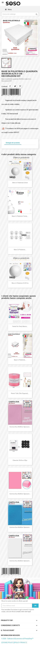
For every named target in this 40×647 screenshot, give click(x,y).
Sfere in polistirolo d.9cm (20, 182)
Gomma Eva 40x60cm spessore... (20, 427)
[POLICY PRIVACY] (20, 642)
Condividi (10, 86)
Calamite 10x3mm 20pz (20, 460)
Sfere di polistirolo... (20, 249)
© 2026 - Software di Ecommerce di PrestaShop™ (17, 638)
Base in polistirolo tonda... (20, 216)
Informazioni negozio (10, 635)
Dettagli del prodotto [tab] (13, 143)
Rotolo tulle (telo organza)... (20, 393)
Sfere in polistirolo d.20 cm (20, 283)
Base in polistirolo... (20, 360)
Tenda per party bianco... (20, 326)
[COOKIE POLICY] (7, 642)
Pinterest (20, 86)
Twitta (15, 86)
